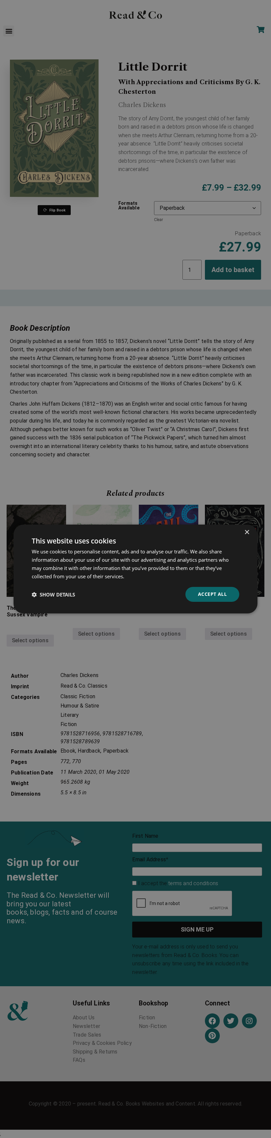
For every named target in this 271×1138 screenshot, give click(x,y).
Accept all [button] (212, 594)
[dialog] (135, 569)
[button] (53, 594)
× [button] (246, 532)
